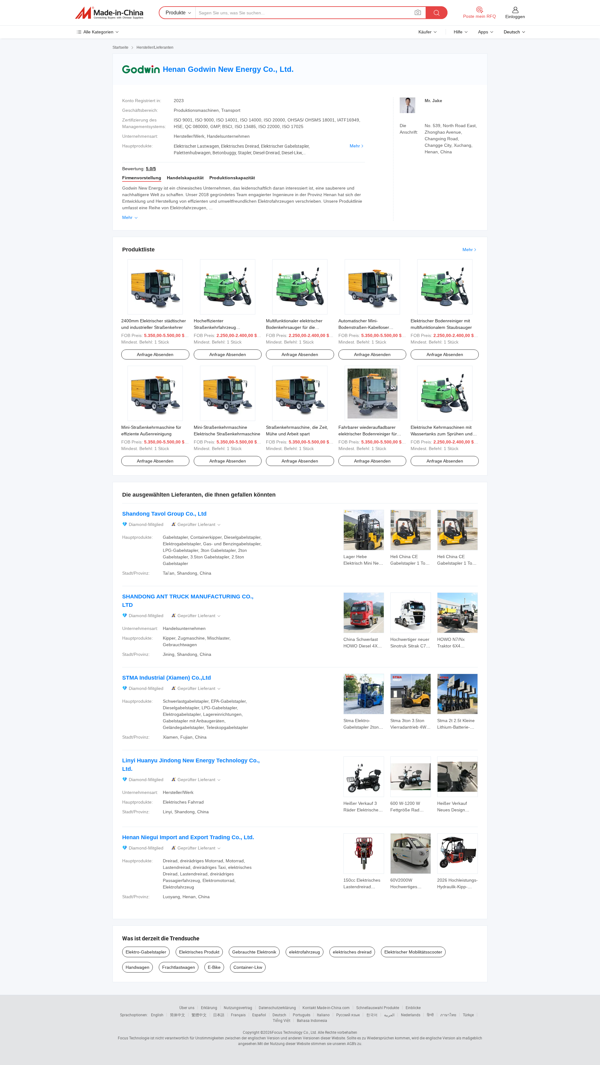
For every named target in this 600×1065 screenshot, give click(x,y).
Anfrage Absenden (155, 354)
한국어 (372, 1014)
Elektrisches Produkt (199, 951)
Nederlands (410, 1014)
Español (259, 1014)
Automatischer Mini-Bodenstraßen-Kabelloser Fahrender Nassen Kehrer (364, 327)
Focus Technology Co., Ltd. (294, 1032)
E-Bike (214, 967)
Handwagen (137, 967)
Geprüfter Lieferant (200, 524)
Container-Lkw (247, 967)
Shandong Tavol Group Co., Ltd (164, 514)
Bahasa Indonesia (312, 1020)
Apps (483, 31)
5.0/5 (151, 168)
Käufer (425, 31)
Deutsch (279, 1014)
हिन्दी (430, 1014)
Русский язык (348, 1014)
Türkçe (468, 1014)
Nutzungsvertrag (238, 1007)
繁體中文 (199, 1014)
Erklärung (209, 1007)
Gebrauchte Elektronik (254, 951)
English (157, 1014)
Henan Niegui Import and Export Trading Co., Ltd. (188, 837)
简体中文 (177, 1014)
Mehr (355, 145)
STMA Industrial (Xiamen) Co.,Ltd (166, 678)
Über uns (186, 1007)
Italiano (323, 1014)
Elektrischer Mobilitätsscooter (413, 951)
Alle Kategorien (98, 31)
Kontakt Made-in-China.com (326, 1007)
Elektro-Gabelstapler (146, 951)
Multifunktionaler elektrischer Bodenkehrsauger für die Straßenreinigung (294, 327)
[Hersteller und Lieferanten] (109, 12)
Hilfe (458, 31)
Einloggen (515, 16)
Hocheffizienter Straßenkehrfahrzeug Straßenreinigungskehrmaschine (226, 327)
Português (301, 1014)
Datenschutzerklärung (277, 1007)
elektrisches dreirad (352, 951)
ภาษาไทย (448, 1014)
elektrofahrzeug (304, 951)
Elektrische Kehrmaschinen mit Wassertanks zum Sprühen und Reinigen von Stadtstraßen (441, 434)
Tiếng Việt (281, 1020)
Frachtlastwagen (178, 967)
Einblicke (413, 1007)
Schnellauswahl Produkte (377, 1007)
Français (238, 1014)
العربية (389, 1014)
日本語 (218, 1014)
